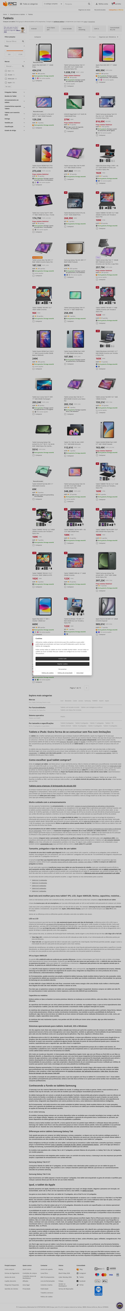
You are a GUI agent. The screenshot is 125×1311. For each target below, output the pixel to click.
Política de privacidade (65, 673)
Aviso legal (79, 673)
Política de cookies (48, 673)
